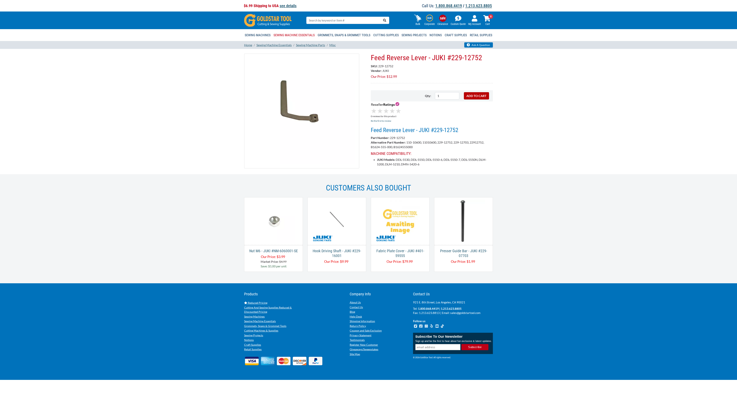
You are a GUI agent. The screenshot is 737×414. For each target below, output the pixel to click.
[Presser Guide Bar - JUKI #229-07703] (463, 221)
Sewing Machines (254, 316)
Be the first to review (381, 120)
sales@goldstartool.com (465, 313)
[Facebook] (421, 325)
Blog (352, 311)
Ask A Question (480, 45)
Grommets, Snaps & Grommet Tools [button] (344, 35)
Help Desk (356, 316)
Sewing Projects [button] (414, 35)
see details (288, 5)
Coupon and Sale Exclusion (366, 330)
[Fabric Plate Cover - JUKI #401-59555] (400, 221)
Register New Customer (364, 344)
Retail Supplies (253, 349)
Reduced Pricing (257, 302)
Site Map (355, 354)
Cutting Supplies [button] (386, 35)
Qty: (428, 96)
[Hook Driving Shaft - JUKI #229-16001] (337, 221)
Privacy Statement (360, 335)
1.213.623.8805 (478, 5)
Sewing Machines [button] (258, 35)
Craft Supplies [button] (456, 35)
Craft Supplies (252, 344)
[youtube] (437, 325)
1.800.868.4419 (448, 5)
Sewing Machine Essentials (260, 321)
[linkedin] (432, 325)
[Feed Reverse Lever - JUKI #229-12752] (301, 111)
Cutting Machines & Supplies (261, 330)
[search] (385, 20)
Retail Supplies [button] (481, 35)
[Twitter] (415, 325)
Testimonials (357, 340)
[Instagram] (426, 325)
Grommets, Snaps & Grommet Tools (265, 326)
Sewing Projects (253, 335)
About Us (355, 302)
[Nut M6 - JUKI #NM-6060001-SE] (273, 221)
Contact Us (356, 307)
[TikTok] (442, 325)
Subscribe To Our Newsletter (439, 336)
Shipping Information (362, 321)
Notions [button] (436, 35)
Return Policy (358, 326)
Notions (249, 340)
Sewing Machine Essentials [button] (294, 35)
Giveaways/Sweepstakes (364, 349)
